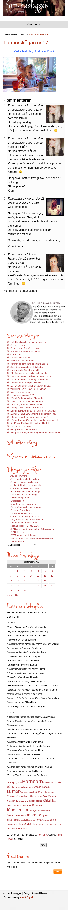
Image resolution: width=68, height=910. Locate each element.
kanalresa (35, 801)
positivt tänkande (28, 820)
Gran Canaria (49, 796)
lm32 (31, 805)
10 (31, 576)
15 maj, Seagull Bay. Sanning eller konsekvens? (33, 414)
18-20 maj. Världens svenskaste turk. (27, 404)
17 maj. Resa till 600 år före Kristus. (27, 407)
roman (39, 819)
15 (17, 581)
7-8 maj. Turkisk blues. (21, 426)
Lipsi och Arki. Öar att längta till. (25, 370)
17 (31, 581)
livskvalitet (23, 805)
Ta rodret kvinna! (18, 541)
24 (31, 585)
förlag (39, 796)
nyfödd (45, 815)
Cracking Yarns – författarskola (24, 488)
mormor (34, 814)
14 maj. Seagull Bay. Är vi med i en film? (29, 417)
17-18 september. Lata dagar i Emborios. (29, 379)
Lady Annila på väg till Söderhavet (26, 519)
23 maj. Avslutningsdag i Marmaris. (26, 398)
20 (52, 581)
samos (46, 820)
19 (45, 581)
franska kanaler (47, 792)
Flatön (36, 791)
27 (52, 585)
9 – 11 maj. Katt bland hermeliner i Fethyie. (30, 423)
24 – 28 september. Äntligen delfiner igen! (30, 373)
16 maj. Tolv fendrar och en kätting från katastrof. (33, 411)
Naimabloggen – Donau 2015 (24, 526)
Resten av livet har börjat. (22, 361)
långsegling (18, 809)
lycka (38, 805)
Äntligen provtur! (18, 345)
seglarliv (11, 824)
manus (48, 810)
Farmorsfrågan (26, 792)
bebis (54, 782)
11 (38, 576)
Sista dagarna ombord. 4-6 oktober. (27, 367)
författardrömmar (15, 796)
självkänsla (29, 824)
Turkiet (24, 828)
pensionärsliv (13, 819)
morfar (23, 816)
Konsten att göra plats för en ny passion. (29, 364)
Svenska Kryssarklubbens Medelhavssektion (31, 538)
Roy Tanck (43, 835)
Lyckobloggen (17, 501)
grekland (12, 801)
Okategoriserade (38, 35)
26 (45, 585)
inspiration (23, 801)
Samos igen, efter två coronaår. (25, 348)
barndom (47, 783)
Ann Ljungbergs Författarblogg (24, 479)
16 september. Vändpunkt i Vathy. (26, 382)
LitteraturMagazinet (19, 498)
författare (30, 796)
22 (17, 585)
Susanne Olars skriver (20, 510)
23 (24, 585)
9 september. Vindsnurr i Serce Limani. (28, 389)
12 (45, 576)
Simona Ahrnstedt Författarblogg (25, 507)
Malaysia (33, 811)
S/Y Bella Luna (17, 532)
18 (38, 581)
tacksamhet (13, 828)
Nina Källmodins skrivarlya (23, 504)
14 (10, 581)
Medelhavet (13, 815)
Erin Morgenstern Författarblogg (25, 491)
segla (53, 819)
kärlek (47, 801)
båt (59, 782)
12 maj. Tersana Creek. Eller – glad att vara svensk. (34, 420)
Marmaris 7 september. (21, 392)
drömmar (26, 787)
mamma (41, 811)
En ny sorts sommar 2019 (22, 395)
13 (52, 576)
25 (38, 585)
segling (19, 824)
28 (10, 590)
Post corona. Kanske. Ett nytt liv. (25, 351)
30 (24, 590)
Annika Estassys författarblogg (24, 482)
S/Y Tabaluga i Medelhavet (23, 535)
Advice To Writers (18, 476)
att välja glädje (14, 782)
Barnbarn (32, 781)
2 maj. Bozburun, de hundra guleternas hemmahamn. (35, 432)
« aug (9, 595)
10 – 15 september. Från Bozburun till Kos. (30, 386)
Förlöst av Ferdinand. (20, 357)
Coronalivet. (16, 354)
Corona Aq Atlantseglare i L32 (24, 516)
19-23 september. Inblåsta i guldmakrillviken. (31, 376)
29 (17, 590)
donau (18, 787)
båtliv (10, 786)
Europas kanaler (41, 787)
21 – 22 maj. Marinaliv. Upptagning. (27, 401)
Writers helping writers (21, 513)
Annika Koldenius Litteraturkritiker (26, 485)
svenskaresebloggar (52, 824)
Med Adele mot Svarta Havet (23, 523)
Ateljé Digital (26, 897)
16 (24, 581)
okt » (16, 595)
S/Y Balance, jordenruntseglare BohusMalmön (32, 529)
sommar (39, 824)
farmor (13, 791)
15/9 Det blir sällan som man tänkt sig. (28, 342)
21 (10, 585)
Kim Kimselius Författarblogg (24, 494)
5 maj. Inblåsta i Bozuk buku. (23, 429)
